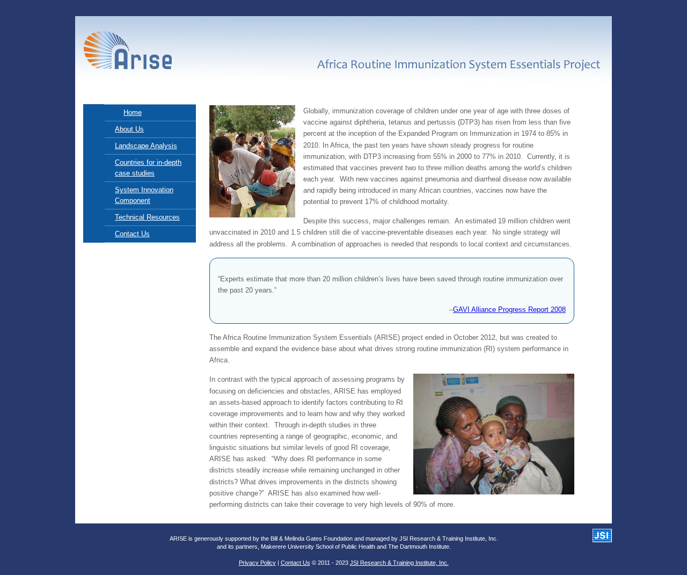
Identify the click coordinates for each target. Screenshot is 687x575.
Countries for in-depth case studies (148, 167)
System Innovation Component (144, 195)
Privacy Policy (257, 562)
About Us (129, 129)
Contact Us (132, 234)
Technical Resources (147, 217)
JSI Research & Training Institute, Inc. (399, 562)
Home (132, 112)
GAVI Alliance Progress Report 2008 (509, 309)
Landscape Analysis (146, 146)
